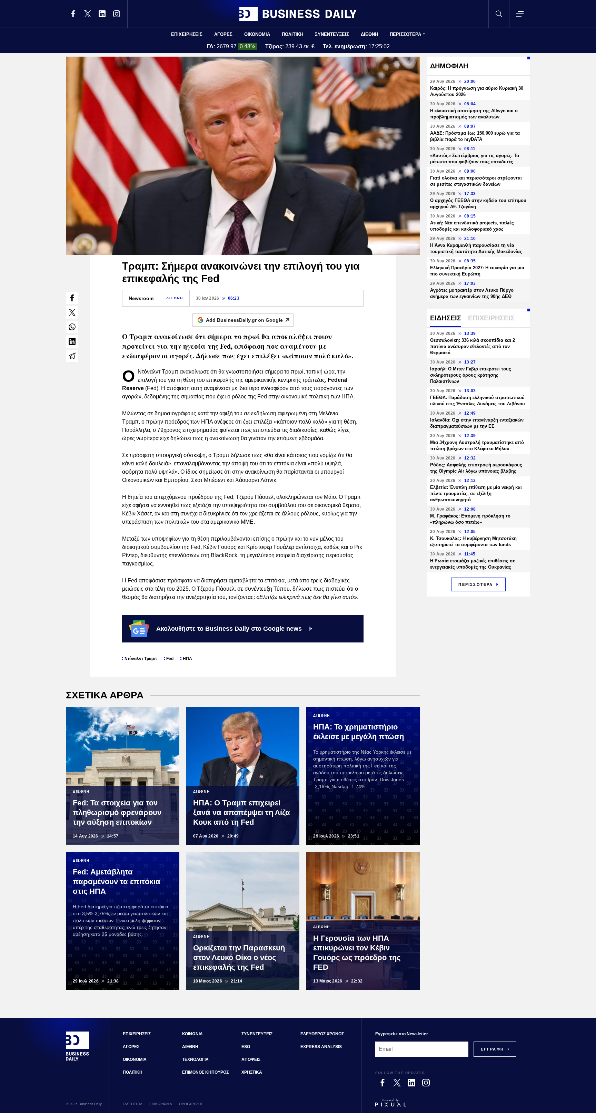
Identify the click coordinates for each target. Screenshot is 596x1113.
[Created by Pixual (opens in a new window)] (445, 1106)
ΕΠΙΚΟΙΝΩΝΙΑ (160, 1104)
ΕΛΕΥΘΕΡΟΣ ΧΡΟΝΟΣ (322, 1034)
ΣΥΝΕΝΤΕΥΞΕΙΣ (332, 34)
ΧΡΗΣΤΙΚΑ (251, 1072)
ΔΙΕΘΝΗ (369, 34)
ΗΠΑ (187, 658)
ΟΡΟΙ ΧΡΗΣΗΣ (191, 1104)
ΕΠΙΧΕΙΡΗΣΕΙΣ (186, 34)
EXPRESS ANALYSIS (321, 1046)
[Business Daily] (298, 14)
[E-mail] (72, 356)
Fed (169, 658)
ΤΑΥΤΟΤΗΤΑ (132, 1104)
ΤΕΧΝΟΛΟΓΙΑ (195, 1059)
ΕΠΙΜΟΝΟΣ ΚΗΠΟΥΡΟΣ (205, 1072)
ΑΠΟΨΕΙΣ (250, 1059)
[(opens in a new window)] (73, 14)
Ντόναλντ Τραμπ (141, 658)
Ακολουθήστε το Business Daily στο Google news (229, 628)
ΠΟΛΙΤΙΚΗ (292, 34)
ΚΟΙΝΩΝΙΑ (192, 1034)
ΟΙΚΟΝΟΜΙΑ (257, 34)
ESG (245, 1046)
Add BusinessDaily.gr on (244, 320)
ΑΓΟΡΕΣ (223, 34)
